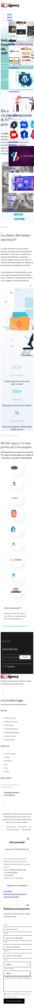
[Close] (27, 839)
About (9, 17)
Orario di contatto (9, 968)
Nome (5, 924)
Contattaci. (11, 666)
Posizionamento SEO (11, 729)
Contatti (10, 209)
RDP (29, 827)
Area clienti (7, 761)
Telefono (6, 951)
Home (9, 14)
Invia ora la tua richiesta (14, 1001)
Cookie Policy (21, 827)
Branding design (9, 739)
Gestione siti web (10, 736)
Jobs (9, 206)
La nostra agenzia (10, 753)
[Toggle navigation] (2, 10)
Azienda (6, 933)
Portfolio (10, 201)
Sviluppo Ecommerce (11, 721)
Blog (9, 203)
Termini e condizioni (13, 829)
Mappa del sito (26, 829)
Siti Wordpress (9, 725)
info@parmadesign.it (11, 792)
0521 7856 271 (9, 795)
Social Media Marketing (11, 732)
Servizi (10, 20)
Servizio (6, 960)
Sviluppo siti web (9, 718)
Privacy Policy (10, 827)
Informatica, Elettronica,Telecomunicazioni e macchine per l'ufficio (15, 894)
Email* (5, 942)
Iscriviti (25, 657)
